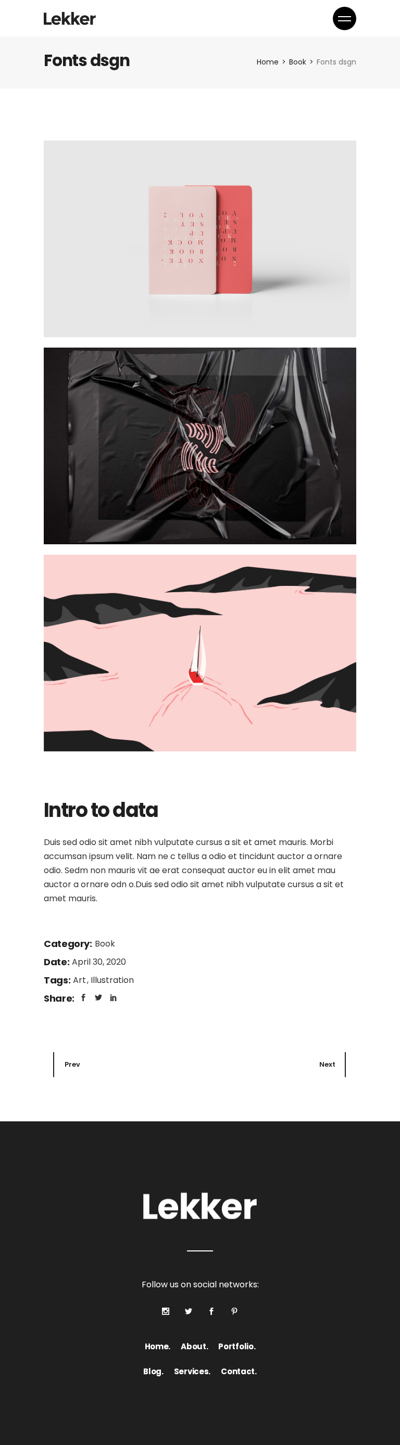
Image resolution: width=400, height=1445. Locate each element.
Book (105, 944)
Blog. (153, 1371)
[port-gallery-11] (200, 446)
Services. (192, 1371)
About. (194, 1346)
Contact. (239, 1371)
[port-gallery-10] (200, 238)
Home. (158, 1346)
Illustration (112, 980)
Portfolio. (236, 1346)
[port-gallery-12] (200, 653)
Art (80, 980)
